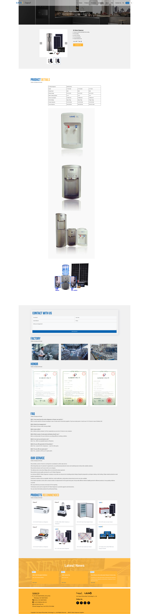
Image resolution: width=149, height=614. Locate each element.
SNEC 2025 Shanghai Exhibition (39, 575)
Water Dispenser (83, 14)
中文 (131, 2)
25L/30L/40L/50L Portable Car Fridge (84, 548)
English (127, 2)
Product (87, 3)
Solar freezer (35, 522)
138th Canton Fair (66, 575)
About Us (93, 3)
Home (80, 3)
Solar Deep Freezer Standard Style (40, 546)
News (107, 3)
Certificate (100, 3)
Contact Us (118, 3)
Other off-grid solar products (74, 14)
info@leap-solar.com (42, 602)
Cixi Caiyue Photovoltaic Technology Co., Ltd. (46, 612)
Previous (41, 43)
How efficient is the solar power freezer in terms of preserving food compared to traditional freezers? (114, 575)
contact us (78, 45)
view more (34, 582)
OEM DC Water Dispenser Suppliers (76, 612)
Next (66, 43)
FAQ (112, 3)
